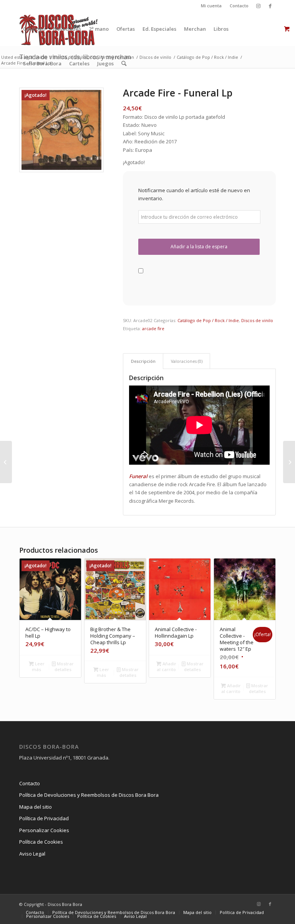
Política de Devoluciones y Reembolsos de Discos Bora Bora (89, 794)
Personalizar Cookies (44, 830)
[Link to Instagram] (258, 6)
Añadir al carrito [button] (166, 666)
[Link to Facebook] (270, 6)
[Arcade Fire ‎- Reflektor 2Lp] (289, 462)
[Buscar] (124, 63)
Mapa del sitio (35, 806)
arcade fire (153, 328)
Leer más (38, 666)
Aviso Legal (32, 853)
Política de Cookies (41, 841)
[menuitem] (211, 6)
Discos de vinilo (257, 320)
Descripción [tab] (143, 361)
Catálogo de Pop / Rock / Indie (208, 320)
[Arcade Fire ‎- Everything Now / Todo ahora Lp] (6, 462)
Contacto (239, 5)
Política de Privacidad (44, 818)
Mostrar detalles (64, 666)
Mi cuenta (211, 5)
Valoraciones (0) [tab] (186, 361)
